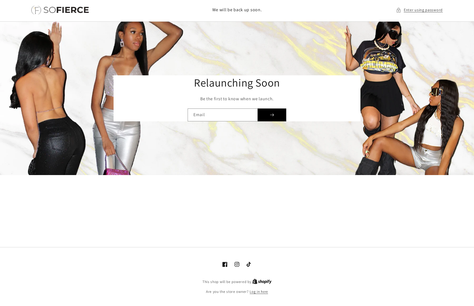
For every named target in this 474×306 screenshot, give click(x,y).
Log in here (259, 291)
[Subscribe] (272, 114)
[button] (419, 10)
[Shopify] (262, 281)
